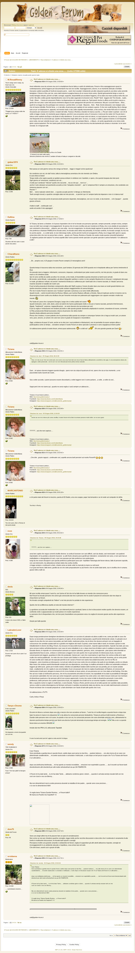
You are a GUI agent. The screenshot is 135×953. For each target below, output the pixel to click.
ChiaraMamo (13, 254)
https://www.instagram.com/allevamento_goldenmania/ (54, 401)
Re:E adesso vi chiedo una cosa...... (47, 79)
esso (10, 531)
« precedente (118, 64)
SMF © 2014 (67, 949)
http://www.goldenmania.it (41, 397)
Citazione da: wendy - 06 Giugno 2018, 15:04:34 (45, 863)
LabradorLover (14, 630)
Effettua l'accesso (17, 25)
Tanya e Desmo (15, 706)
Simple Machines (77, 949)
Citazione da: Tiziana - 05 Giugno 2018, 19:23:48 (45, 538)
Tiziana (11, 349)
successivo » (127, 64)
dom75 (11, 829)
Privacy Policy (61, 944)
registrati (31, 25)
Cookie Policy (74, 944)
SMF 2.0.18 (58, 949)
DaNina (11, 217)
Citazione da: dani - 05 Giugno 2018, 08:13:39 (44, 356)
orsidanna (12, 856)
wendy (11, 744)
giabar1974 (13, 162)
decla (10, 587)
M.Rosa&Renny (15, 80)
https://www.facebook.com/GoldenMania (50, 399)
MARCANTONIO (15, 490)
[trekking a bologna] (6, 892)
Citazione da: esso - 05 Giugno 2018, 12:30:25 (45, 413)
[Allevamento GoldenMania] (6, 384)
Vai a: (111, 935)
